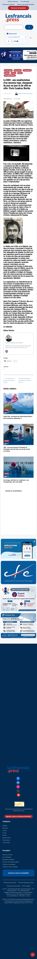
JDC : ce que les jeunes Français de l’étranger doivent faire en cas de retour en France (16, 449)
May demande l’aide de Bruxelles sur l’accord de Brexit (25, 380)
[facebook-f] (18, 778)
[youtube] (18, 795)
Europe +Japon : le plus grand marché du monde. (9, 380)
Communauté (27, 70)
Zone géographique (10, 75)
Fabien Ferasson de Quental (25, 93)
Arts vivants (18, 70)
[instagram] (18, 786)
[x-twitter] (18, 791)
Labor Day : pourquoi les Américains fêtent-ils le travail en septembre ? (18, 417)
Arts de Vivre (8, 70)
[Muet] (12, 41)
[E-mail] (6, 351)
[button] (32, 954)
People (20, 73)
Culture (7, 73)
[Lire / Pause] (8, 41)
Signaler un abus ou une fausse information (18, 816)
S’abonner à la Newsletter (18, 8)
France (13, 73)
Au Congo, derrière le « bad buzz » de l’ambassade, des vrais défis (16, 481)
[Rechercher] (29, 27)
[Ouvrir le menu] (31, 38)
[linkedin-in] (18, 782)
